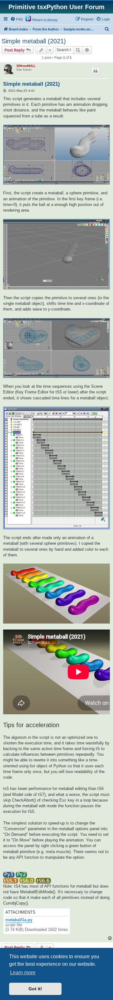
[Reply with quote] (95, 71)
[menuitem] (16, 19)
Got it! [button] (35, 988)
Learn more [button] (22, 972)
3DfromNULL (25, 66)
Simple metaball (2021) (34, 41)
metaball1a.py (18, 920)
